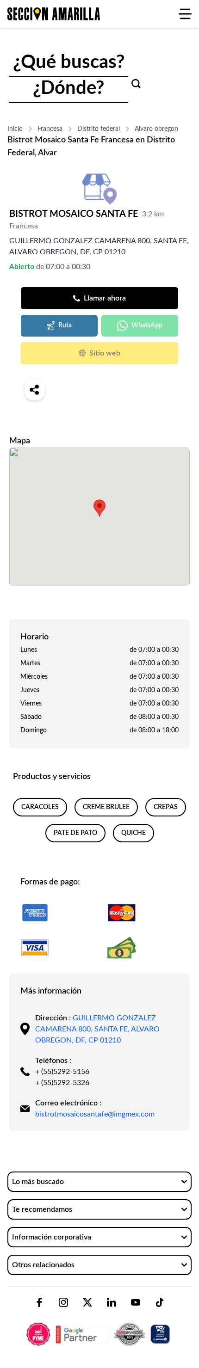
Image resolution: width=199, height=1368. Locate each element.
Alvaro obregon (156, 129)
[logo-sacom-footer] (99, 1326)
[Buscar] (136, 83)
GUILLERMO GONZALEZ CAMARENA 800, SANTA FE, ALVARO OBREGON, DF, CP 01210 (97, 1029)
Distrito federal (98, 129)
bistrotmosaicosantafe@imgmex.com (95, 1114)
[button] (99, 508)
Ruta (65, 325)
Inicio (15, 129)
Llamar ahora (105, 298)
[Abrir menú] (185, 13)
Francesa (49, 129)
